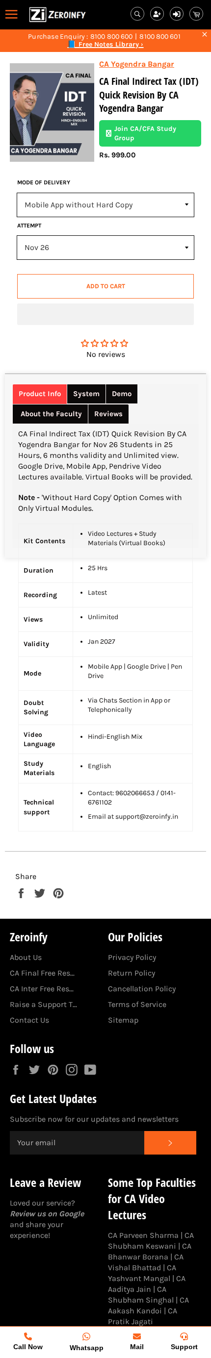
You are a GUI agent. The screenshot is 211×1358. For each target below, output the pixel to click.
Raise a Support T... (43, 1004)
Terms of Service (137, 1004)
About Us (26, 957)
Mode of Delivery (43, 182)
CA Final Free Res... (42, 973)
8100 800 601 (159, 37)
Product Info (40, 394)
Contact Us (29, 1020)
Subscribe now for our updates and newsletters (94, 1119)
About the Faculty (50, 414)
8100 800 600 (111, 37)
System (86, 394)
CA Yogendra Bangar (136, 64)
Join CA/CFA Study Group (145, 133)
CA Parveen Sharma (143, 1235)
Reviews (108, 414)
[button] (105, 314)
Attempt (29, 225)
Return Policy (131, 973)
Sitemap (123, 1020)
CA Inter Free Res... (42, 988)
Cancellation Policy (142, 988)
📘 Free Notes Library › (105, 45)
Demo (122, 394)
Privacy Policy (132, 957)
